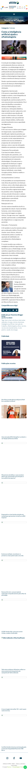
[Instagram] (7, 758)
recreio (23, 326)
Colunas (12, 28)
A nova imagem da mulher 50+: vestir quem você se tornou (13, 710)
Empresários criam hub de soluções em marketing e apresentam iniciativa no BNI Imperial (13, 516)
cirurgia (9, 322)
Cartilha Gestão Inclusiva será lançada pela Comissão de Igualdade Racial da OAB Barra (13, 748)
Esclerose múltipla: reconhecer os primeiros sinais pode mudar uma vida (12, 554)
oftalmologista (12, 326)
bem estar (22, 320)
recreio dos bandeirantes (9, 328)
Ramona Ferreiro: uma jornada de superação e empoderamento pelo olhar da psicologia (13, 593)
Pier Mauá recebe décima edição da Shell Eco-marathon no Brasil (13, 400)
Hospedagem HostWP (18, 767)
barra (7, 320)
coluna (15, 322)
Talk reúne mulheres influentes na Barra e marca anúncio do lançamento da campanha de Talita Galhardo (13, 671)
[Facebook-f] (14, 758)
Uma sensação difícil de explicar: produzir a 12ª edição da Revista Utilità (13, 437)
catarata (4, 322)
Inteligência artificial (7, 324)
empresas (21, 322)
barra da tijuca (13, 320)
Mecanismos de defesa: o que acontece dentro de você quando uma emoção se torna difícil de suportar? (12, 476)
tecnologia (14, 330)
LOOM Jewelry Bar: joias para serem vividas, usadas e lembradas (12, 632)
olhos (19, 326)
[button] (14, 14)
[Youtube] (20, 758)
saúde (8, 330)
